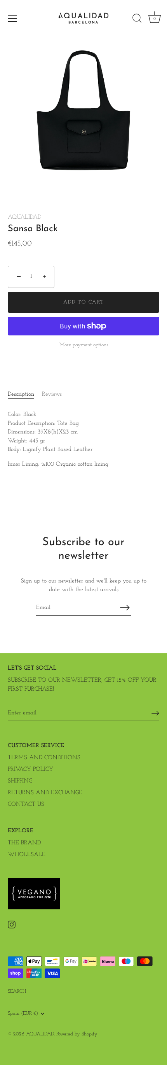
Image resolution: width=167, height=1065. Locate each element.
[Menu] (12, 18)
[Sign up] (155, 713)
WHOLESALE (26, 855)
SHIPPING (20, 781)
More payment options (83, 344)
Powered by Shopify (76, 1034)
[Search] (137, 19)
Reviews (52, 394)
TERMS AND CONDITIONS (44, 758)
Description (21, 394)
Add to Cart (83, 302)
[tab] (25, 394)
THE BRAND (24, 843)
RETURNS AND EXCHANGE (45, 793)
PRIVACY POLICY (30, 769)
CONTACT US (26, 804)
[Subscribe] (125, 607)
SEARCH (17, 991)
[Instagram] (12, 924)
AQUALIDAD (24, 217)
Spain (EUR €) (23, 1013)
